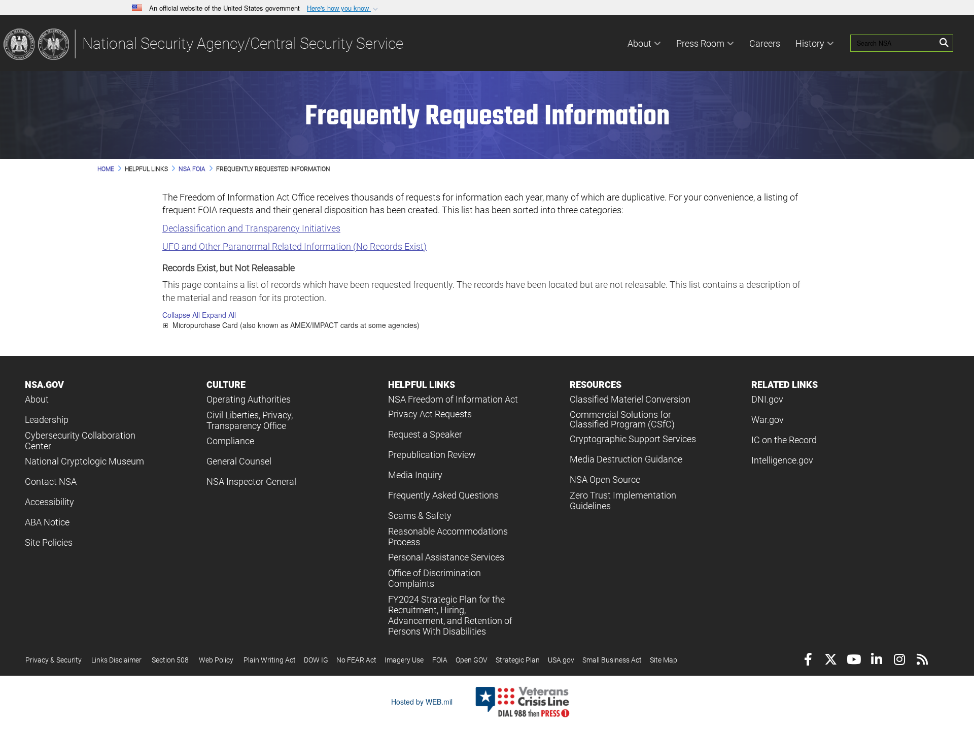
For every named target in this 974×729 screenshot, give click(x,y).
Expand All (219, 315)
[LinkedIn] (876, 660)
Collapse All (181, 315)
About (639, 43)
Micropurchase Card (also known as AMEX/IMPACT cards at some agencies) (296, 325)
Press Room (700, 43)
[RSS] (922, 660)
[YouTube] (853, 660)
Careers (764, 43)
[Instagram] (899, 660)
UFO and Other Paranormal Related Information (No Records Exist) (294, 246)
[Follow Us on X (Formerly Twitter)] (831, 660)
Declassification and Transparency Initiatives (251, 228)
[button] (343, 8)
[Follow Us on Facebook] (808, 660)
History (809, 43)
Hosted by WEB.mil (422, 702)
